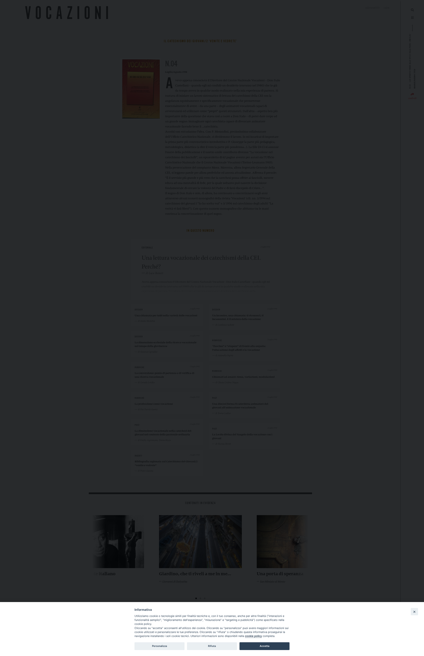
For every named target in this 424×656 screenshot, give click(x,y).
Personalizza (159, 646)
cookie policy (253, 636)
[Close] (414, 611)
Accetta (264, 646)
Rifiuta (212, 646)
